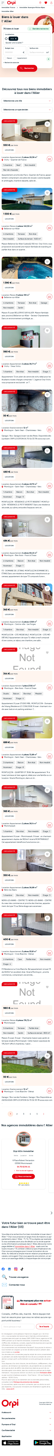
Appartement (22, 58)
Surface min (34, 48)
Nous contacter (25, 1176)
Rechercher (29, 68)
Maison (9, 58)
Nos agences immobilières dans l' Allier (27, 1125)
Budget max (9, 48)
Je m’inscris (44, 1326)
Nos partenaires (8, 1418)
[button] (16, 38)
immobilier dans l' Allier (25, 1246)
